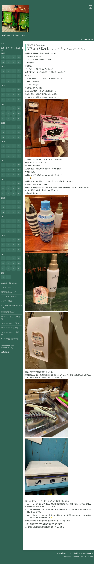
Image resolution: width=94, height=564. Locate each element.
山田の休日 (5, 352)
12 (3, 71)
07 (8, 57)
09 (18, 71)
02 (13, 62)
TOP (2, 43)
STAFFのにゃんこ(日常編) (10, 323)
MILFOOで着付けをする (10, 339)
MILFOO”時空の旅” (8, 312)
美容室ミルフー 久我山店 (71, 553)
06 (13, 57)
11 (8, 71)
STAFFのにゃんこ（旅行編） (10, 333)
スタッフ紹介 (6, 287)
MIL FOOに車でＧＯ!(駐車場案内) (11, 307)
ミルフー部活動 (6, 301)
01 (18, 62)
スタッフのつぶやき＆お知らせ (10, 49)
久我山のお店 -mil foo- (9, 283)
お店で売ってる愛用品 (9, 296)
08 (3, 57)
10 (13, 71)
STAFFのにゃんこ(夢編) (9, 328)
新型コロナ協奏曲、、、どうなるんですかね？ (56, 48)
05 (18, 57)
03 (8, 62)
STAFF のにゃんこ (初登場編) (10, 318)
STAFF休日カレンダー (9, 292)
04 (3, 62)
